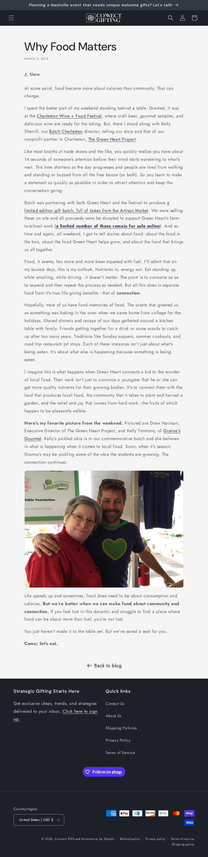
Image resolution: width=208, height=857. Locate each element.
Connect (61, 839)
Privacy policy (155, 839)
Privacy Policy (118, 740)
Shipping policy (183, 844)
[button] (11, 18)
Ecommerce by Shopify (98, 839)
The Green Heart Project (112, 139)
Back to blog (108, 665)
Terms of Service (120, 752)
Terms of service (182, 839)
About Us (114, 715)
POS (71, 839)
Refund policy (130, 839)
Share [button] (35, 74)
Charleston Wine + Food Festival (69, 116)
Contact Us (115, 703)
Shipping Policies (121, 728)
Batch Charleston (66, 131)
